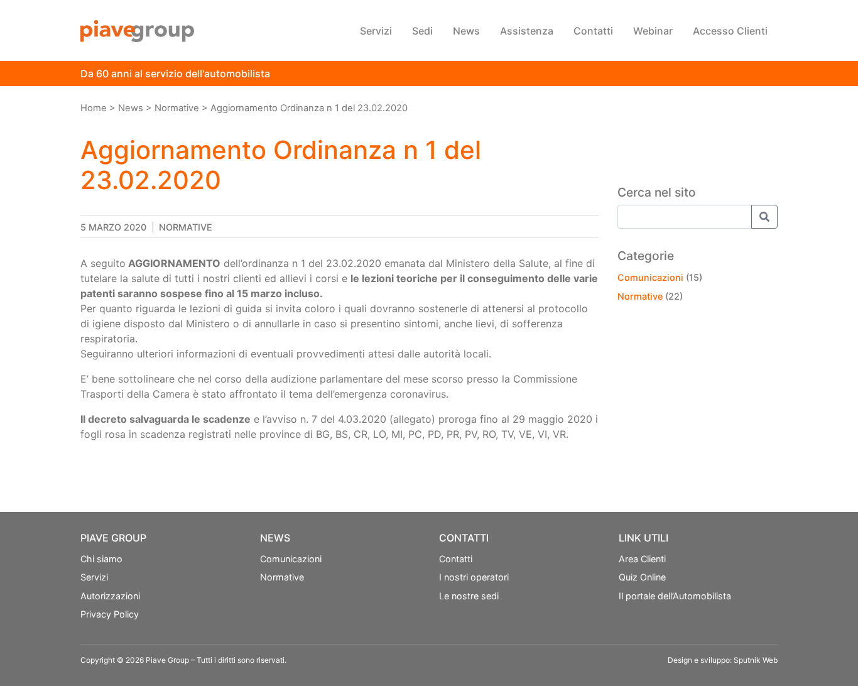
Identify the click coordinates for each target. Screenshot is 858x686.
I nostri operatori (474, 577)
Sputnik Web (756, 660)
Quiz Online (642, 577)
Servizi (376, 30)
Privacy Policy (109, 614)
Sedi (422, 30)
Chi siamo (101, 558)
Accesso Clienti (730, 30)
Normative (185, 227)
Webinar (653, 30)
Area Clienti (642, 558)
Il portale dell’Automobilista (675, 596)
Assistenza (526, 30)
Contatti (593, 30)
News (466, 30)
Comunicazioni (650, 277)
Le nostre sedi (469, 596)
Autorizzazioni (110, 596)
